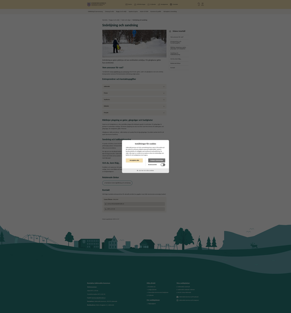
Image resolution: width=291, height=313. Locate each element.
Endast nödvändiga (156, 160)
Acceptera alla (134, 160)
